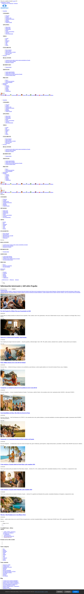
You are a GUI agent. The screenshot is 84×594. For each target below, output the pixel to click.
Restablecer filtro (3, 290)
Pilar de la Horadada (76, 292)
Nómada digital (8, 67)
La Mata (7, 16)
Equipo (6, 87)
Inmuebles (5, 11)
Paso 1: (6, 80)
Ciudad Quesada (8, 22)
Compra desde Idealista (9, 72)
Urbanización (8, 29)
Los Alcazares (69, 292)
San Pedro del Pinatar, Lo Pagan (9, 571)
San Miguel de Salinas (7, 572)
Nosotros (4, 84)
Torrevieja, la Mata (6, 564)
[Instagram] (3, 542)
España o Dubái (6, 587)
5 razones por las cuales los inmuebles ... (11, 580)
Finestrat (4, 574)
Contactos (7, 86)
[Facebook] (3, 543)
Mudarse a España (17, 292)
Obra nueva (7, 54)
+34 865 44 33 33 (4, 279)
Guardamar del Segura (9, 19)
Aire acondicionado (9, 33)
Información (5, 83)
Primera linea (8, 28)
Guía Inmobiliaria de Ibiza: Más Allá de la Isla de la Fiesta (15, 413)
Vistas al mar (7, 27)
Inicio (1, 193)
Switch (14, 1)
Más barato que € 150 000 (10, 52)
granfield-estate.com (7, 537)
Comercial (5, 557)
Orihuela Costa (8, 17)
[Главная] (3, 281)
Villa (6, 42)
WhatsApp (11, 3)
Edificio (4, 554)
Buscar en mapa (8, 53)
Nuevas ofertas (8, 51)
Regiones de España (33, 292)
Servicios (5, 55)
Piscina (6, 30)
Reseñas (7, 88)
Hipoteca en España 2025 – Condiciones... (11, 586)
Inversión (67, 291)
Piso (6, 39)
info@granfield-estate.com (9, 536)
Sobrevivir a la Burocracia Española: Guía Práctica (13, 337)
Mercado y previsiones (9, 292)
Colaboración (3, 2)
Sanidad (47, 292)
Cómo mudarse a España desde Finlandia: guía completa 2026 (16, 489)
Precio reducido (8, 49)
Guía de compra (49, 291)
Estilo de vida (28, 291)
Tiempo (54, 292)
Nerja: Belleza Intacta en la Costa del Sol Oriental (12, 362)
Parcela (6, 45)
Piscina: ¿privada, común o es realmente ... (11, 582)
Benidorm (7, 21)
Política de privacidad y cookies (41, 591)
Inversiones (71, 291)
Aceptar (75, 591)
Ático (6, 44)
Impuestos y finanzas (56, 291)
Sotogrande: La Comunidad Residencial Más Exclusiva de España (17, 439)
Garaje (4, 558)
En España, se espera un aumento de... (10, 584)
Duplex (6, 41)
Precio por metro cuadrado (10, 61)
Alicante (7, 20)
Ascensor (7, 32)
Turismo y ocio (63, 292)
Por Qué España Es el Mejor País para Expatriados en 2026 (15, 311)
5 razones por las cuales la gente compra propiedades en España (17, 60)
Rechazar (60, 591)
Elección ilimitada (8, 82)
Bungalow (7, 40)
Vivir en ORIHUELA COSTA (9, 585)
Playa (28, 292)
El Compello (5, 575)
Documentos (18, 291)
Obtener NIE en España (10, 73)
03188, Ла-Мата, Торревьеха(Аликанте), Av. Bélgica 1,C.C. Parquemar (9, 532)
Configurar (67, 591)
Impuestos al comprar (9, 62)
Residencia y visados (42, 292)
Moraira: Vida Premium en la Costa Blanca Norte (13, 514)
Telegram (16, 3)
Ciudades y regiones (12, 291)
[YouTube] (3, 544)
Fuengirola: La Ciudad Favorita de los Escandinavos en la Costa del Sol (18, 387)
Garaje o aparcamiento (9, 31)
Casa (4, 555)
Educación (23, 291)
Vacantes (8, 2)
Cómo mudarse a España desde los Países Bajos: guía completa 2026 (17, 464)
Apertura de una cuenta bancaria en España (13, 74)
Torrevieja (7, 15)
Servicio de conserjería (9, 81)
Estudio (6, 38)
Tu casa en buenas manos (10, 75)
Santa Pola (5, 573)
